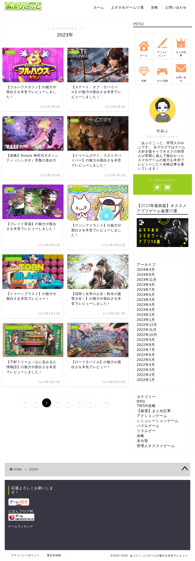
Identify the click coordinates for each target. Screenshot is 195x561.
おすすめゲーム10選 (127, 7)
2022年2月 (146, 375)
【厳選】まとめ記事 (154, 411)
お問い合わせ (176, 7)
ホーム (98, 7)
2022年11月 (147, 330)
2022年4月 (146, 365)
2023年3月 (146, 310)
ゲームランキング (20, 526)
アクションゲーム (152, 416)
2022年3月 (146, 370)
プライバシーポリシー (25, 555)
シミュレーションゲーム (158, 421)
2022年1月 (146, 380)
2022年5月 (146, 360)
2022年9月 (146, 340)
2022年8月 (146, 345)
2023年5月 (146, 300)
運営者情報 (54, 555)
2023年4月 (146, 305)
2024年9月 (146, 270)
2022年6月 (146, 355)
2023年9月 (146, 285)
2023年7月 (146, 290)
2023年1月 (146, 320)
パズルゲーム (148, 426)
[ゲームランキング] (32, 517)
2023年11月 (147, 280)
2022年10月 (147, 335)
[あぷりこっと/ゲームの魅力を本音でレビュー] (23, 10)
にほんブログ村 (20, 511)
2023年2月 (146, 315)
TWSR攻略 (146, 406)
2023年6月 (146, 295)
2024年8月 (146, 275)
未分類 (142, 441)
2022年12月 (147, 325)
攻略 (154, 7)
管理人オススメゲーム (156, 446)
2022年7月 (146, 350)
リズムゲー (146, 431)
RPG (141, 401)
